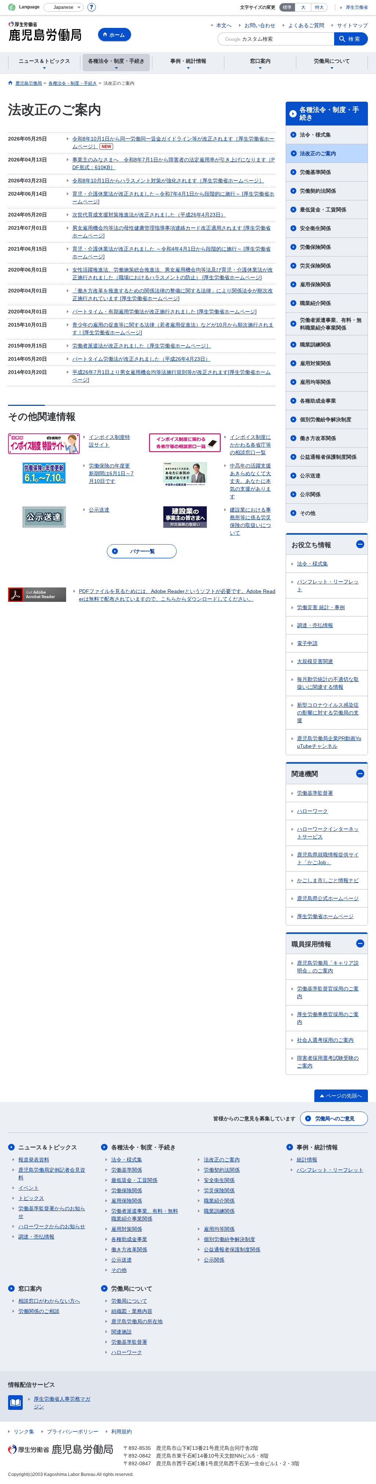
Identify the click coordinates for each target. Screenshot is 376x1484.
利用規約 (121, 1431)
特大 (319, 7)
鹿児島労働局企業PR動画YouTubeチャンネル (329, 742)
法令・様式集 (315, 135)
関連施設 (121, 1332)
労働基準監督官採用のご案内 (328, 992)
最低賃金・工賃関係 (323, 209)
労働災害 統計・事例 (321, 607)
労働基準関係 (315, 172)
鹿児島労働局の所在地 (137, 1321)
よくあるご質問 (306, 25)
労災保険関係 (315, 266)
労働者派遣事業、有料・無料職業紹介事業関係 (331, 324)
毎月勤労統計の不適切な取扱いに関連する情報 (328, 683)
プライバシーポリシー (72, 1431)
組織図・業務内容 (131, 1311)
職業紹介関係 (315, 303)
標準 (287, 7)
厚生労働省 (357, 7)
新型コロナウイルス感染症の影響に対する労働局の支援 (328, 712)
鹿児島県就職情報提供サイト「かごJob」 (328, 858)
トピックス (31, 1198)
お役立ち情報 (311, 545)
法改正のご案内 (318, 153)
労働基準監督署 (315, 793)
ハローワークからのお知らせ (51, 1226)
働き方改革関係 (318, 438)
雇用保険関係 (315, 284)
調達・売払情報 (315, 625)
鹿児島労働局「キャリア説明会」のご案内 (328, 967)
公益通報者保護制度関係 (328, 457)
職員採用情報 (311, 944)
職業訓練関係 (315, 345)
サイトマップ (352, 25)
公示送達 (310, 476)
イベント (28, 1188)
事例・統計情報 (317, 1147)
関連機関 (305, 774)
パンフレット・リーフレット (328, 585)
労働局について (131, 1288)
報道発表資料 (33, 1160)
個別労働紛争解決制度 (325, 419)
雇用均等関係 (315, 382)
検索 (354, 39)
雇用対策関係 (315, 363)
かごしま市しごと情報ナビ (328, 880)
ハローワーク (312, 811)
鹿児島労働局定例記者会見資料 (51, 1174)
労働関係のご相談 (38, 1311)
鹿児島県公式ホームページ (328, 898)
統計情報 (307, 1160)
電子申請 (307, 643)
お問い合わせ (260, 25)
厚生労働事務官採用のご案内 (328, 1018)
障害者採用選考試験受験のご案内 (328, 1062)
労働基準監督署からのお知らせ (51, 1212)
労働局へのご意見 (334, 1118)
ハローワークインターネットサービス (328, 833)
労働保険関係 (315, 247)
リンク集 (24, 1431)
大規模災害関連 (315, 661)
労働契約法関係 (318, 191)
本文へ (224, 25)
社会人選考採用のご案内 (325, 1040)
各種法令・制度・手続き (329, 113)
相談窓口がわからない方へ (49, 1301)
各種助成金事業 (318, 401)
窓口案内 (30, 1288)
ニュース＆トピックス (47, 1147)
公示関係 (310, 494)
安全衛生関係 (315, 228)
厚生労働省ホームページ (325, 916)
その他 (307, 513)
